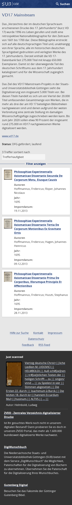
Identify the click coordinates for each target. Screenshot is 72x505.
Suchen (62, 4)
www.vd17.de (10, 136)
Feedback (28, 345)
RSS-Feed (44, 345)
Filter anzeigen (36, 164)
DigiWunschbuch (15, 447)
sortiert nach (22, 152)
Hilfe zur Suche (19, 333)
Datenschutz (36, 339)
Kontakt (38, 333)
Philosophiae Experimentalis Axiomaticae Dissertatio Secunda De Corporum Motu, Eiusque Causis (38, 176)
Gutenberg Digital (16, 485)
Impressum (55, 333)
